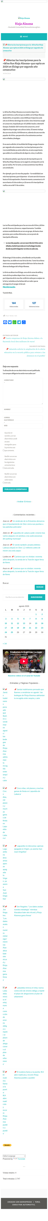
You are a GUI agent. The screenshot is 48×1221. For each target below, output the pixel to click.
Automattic (29, 1205)
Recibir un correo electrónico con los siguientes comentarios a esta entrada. (11, 462)
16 (42, 623)
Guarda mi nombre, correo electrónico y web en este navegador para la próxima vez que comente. (11, 442)
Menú (25, 36)
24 (6, 632)
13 (24, 623)
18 (12, 628)
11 (12, 623)
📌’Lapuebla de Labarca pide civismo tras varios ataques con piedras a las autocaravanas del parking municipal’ (24, 536)
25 (12, 632)
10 (6, 623)
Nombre (7, 409)
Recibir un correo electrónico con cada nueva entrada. (11, 478)
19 (18, 628)
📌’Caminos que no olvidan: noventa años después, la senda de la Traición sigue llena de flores (23, 559)
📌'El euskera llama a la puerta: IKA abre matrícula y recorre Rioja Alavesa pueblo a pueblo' (29, 1075)
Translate (21, 1159)
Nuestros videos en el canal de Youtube (24, 676)
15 (36, 623)
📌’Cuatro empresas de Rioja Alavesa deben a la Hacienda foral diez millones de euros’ (23, 338)
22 (36, 628)
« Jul (5, 644)
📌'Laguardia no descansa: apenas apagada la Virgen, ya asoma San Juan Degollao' (28, 849)
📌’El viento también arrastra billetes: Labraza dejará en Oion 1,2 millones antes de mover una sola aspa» (22, 548)
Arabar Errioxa (24, 501)
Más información (9, 287)
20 (24, 628)
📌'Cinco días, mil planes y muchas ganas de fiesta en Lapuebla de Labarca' (28, 791)
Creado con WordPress (20, 1202)
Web (5, 426)
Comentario (9, 381)
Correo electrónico (9, 420)
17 (6, 628)
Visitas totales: (9, 1173)
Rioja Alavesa (24, 24)
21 (30, 628)
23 (42, 628)
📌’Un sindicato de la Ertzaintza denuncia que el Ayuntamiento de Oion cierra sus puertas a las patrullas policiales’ (23, 524)
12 (18, 623)
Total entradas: (9, 1179)
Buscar (6, 583)
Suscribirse (36, 597)
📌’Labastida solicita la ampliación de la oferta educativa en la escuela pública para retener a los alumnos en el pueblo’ (24, 351)
